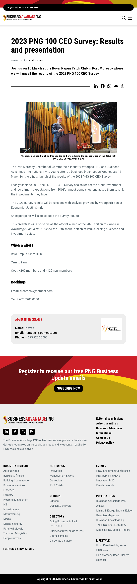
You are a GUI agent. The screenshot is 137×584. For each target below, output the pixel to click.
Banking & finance (13, 475)
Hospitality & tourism (15, 499)
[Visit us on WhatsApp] (23, 432)
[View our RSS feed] (32, 432)
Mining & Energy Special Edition (114, 510)
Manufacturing (11, 514)
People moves (12, 538)
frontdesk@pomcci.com (40, 332)
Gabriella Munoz (35, 60)
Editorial (54, 500)
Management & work (62, 475)
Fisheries (8, 490)
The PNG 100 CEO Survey (111, 525)
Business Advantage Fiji (110, 520)
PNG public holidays (108, 475)
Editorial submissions (109, 418)
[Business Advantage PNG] (22, 17)
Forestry (8, 494)
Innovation (56, 470)
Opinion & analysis (60, 505)
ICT (5, 504)
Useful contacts (59, 535)
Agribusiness (11, 470)
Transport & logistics (15, 533)
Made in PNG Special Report (113, 529)
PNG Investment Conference (113, 470)
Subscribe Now (68, 388)
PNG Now (102, 550)
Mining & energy (12, 523)
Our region (56, 480)
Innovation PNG (105, 480)
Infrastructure (11, 509)
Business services (14, 485)
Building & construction (16, 480)
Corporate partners (61, 540)
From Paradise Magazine (111, 545)
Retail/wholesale (13, 528)
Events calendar (105, 485)
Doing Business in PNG (63, 521)
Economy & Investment (19, 549)
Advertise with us (107, 423)
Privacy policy (105, 442)
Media (7, 519)
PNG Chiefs (57, 485)
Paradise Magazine (107, 515)
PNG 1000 (56, 526)
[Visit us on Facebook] (15, 432)
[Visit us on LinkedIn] (6, 432)
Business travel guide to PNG (67, 531)
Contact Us (103, 438)
